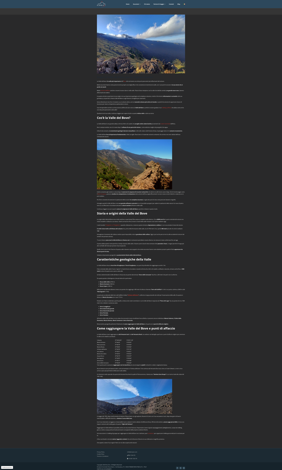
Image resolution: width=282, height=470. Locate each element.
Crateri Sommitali (165, 124)
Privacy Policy (100, 452)
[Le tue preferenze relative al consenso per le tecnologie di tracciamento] (7, 467)
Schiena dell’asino (133, 295)
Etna (124, 81)
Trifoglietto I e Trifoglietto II (112, 225)
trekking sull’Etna (166, 107)
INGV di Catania (101, 194)
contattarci (151, 433)
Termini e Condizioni (102, 456)
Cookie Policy (100, 454)
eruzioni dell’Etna (105, 90)
